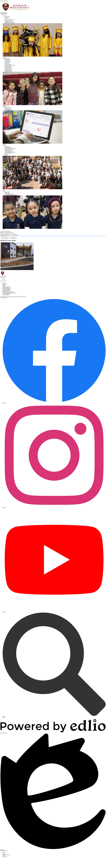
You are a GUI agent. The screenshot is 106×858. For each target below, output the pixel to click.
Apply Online (7, 191)
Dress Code (7, 63)
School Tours (7, 192)
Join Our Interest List (6, 854)
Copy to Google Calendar (4, 235)
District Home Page (8, 147)
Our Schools (7, 146)
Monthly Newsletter (8, 20)
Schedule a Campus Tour (9, 21)
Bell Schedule (7, 62)
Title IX (6, 155)
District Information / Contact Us (10, 148)
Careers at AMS (7, 153)
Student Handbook (8, 70)
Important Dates (7, 107)
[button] (4, 15)
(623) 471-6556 (23, 296)
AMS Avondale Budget (9, 151)
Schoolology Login (8, 68)
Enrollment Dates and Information (11, 194)
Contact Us (7, 17)
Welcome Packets (8, 61)
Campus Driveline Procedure (10, 19)
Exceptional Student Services (10, 152)
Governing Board (8, 150)
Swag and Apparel (8, 64)
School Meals (7, 60)
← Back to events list (5, 237)
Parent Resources (8, 59)
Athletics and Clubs (8, 71)
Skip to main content (4, 0)
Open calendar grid (13, 237)
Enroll (4, 853)
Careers (4, 855)
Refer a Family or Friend (9, 193)
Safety (6, 18)
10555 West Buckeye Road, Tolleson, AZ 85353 (8, 296)
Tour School (5, 856)
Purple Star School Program (10, 22)
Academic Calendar (8, 108)
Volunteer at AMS (8, 67)
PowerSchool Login (8, 69)
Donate (6, 154)
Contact (4, 852)
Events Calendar (8, 109)
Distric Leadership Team (9, 149)
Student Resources (8, 66)
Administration (7, 16)
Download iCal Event (14, 235)
